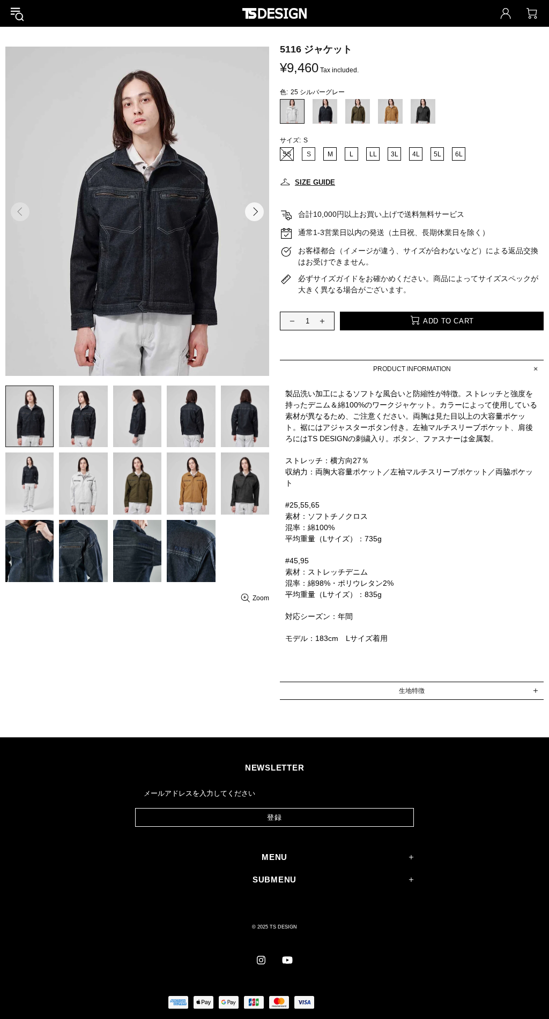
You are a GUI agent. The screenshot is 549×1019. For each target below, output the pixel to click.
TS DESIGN (274, 13)
